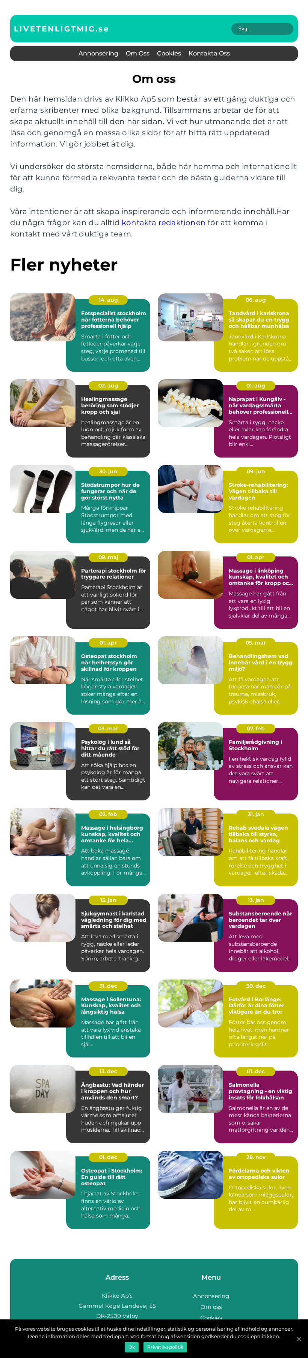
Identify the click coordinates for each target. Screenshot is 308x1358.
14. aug (108, 299)
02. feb (108, 814)
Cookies (169, 53)
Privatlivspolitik (165, 1347)
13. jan (256, 900)
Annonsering (98, 53)
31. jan (256, 814)
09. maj (108, 557)
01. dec (256, 1071)
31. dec (108, 986)
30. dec (256, 986)
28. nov (256, 1157)
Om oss (137, 53)
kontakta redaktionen (164, 222)
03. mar (108, 728)
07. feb (256, 728)
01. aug (255, 385)
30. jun (108, 471)
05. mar (256, 642)
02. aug (108, 385)
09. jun (256, 471)
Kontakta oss (209, 53)
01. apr (255, 557)
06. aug (256, 299)
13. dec (108, 1071)
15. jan (108, 900)
